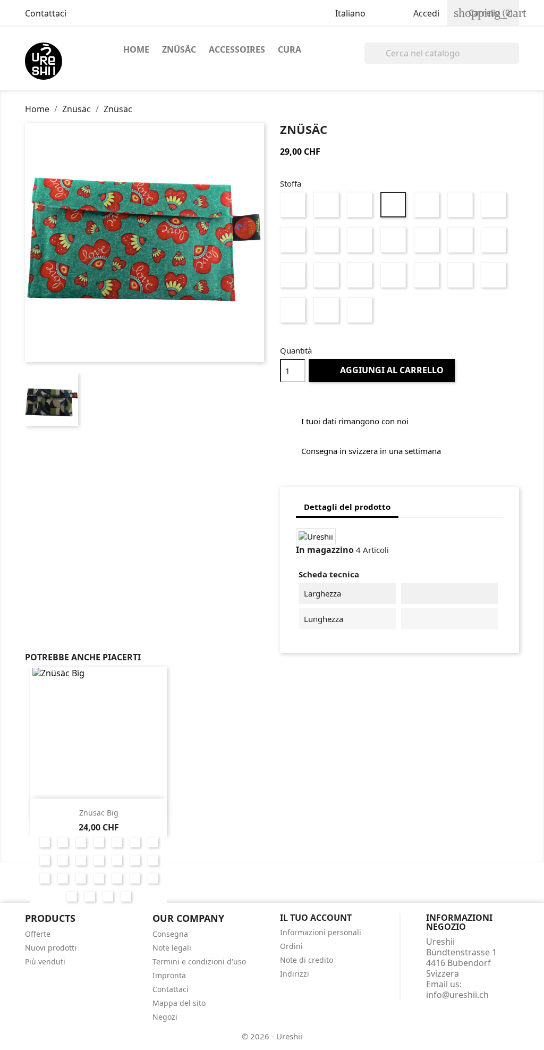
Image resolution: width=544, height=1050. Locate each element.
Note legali (171, 948)
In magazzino (325, 549)
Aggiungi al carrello (382, 370)
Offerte (37, 934)
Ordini (291, 946)
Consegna (170, 934)
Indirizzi (294, 974)
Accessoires (237, 49)
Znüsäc (179, 49)
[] (515, 60)
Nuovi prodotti (50, 948)
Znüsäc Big (98, 813)
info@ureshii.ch (457, 995)
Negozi (164, 1017)
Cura (289, 49)
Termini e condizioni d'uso (199, 961)
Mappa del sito (179, 1003)
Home (136, 49)
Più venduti (45, 961)
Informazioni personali (320, 932)
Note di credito (306, 960)
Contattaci (45, 13)
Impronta (169, 975)
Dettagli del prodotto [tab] (347, 506)
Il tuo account (316, 917)
